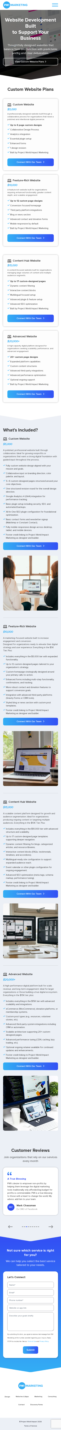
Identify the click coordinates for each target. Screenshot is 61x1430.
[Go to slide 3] (26, 1226)
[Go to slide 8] (36, 1226)
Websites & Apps (22, 1396)
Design (7, 1397)
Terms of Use (32, 1341)
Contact (21, 1404)
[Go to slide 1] (22, 1226)
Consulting (52, 1396)
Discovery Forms (36, 1404)
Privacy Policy (44, 1341)
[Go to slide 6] (32, 1226)
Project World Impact (29, 1421)
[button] (55, 5)
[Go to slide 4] (28, 1226)
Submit (31, 1350)
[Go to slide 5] (30, 1226)
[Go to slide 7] (34, 1226)
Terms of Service (30, 1426)
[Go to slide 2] (24, 1226)
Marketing (38, 1396)
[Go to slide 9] (38, 1226)
